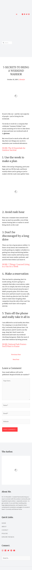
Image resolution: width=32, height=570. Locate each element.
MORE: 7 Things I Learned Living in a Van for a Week (16, 265)
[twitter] (9, 550)
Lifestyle (22, 79)
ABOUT (4, 526)
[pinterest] (11, 550)
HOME (4, 523)
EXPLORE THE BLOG (8, 537)
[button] (17, 14)
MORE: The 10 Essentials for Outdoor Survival (13, 149)
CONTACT (5, 530)
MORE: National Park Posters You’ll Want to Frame (14, 345)
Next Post (16, 359)
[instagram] (3, 550)
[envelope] (14, 550)
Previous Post (16, 354)
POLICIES (5, 533)
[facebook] (6, 550)
